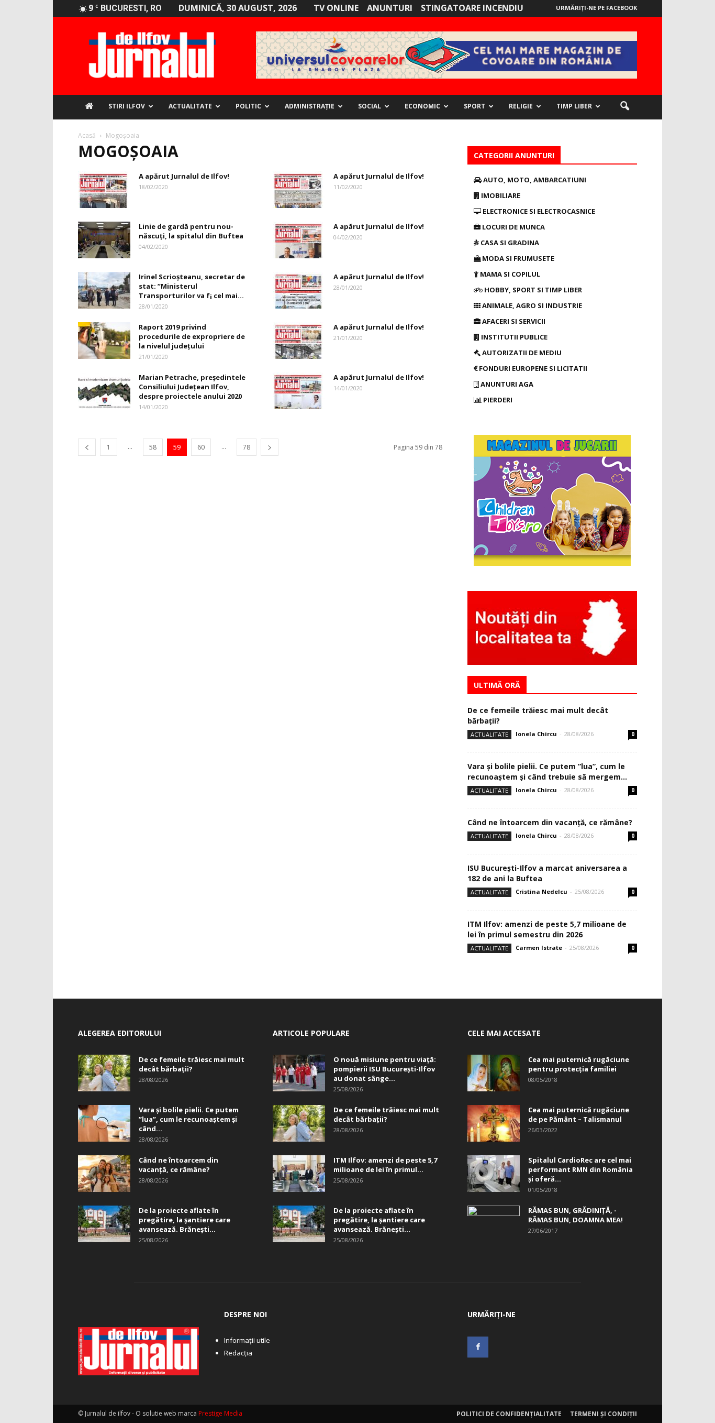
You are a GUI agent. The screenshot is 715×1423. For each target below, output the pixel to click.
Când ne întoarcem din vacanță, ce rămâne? (549, 822)
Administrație (309, 106)
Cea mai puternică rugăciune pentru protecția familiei (578, 1064)
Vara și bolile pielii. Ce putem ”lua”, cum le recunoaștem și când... (189, 1119)
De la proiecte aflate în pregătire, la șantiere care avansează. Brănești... (184, 1220)
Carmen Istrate (539, 947)
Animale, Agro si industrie (531, 305)
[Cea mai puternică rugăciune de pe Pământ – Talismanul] (493, 1123)
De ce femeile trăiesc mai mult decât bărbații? (191, 1064)
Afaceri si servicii (513, 321)
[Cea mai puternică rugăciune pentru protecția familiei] (493, 1073)
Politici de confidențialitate (509, 1413)
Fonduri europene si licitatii (532, 368)
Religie (521, 106)
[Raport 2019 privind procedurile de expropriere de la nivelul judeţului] (104, 340)
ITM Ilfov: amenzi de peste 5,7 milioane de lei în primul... (385, 1164)
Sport (474, 106)
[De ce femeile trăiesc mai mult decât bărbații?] (104, 1073)
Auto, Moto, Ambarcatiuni (534, 179)
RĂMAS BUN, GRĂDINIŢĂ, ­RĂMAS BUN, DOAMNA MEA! (575, 1215)
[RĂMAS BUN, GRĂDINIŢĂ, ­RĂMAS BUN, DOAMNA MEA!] (493, 1224)
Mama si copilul (509, 274)
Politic (248, 106)
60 (201, 447)
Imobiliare (499, 195)
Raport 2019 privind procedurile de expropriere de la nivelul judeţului (192, 336)
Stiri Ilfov (126, 106)
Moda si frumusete (517, 258)
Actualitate (190, 106)
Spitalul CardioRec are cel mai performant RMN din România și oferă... (580, 1169)
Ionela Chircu (536, 734)
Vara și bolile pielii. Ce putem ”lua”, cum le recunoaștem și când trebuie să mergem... (547, 771)
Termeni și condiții (603, 1413)
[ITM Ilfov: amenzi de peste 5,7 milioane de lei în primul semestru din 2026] (299, 1173)
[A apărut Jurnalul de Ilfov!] (104, 189)
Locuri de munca (513, 227)
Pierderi (497, 399)
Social (369, 106)
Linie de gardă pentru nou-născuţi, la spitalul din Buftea (191, 231)
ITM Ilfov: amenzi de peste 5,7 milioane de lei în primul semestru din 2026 (547, 929)
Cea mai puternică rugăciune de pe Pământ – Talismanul (578, 1114)
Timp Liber (574, 106)
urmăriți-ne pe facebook (596, 8)
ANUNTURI (389, 8)
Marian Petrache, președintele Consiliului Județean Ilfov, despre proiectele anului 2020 (192, 387)
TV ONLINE (336, 8)
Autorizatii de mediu (521, 352)
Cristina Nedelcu (541, 891)
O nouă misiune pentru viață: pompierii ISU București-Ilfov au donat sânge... (384, 1069)
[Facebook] (477, 1347)
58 (153, 447)
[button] (624, 106)
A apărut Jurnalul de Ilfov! (184, 176)
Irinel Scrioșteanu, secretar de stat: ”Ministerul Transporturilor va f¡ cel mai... (192, 286)
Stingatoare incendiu (472, 8)
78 (246, 447)
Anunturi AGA (506, 384)
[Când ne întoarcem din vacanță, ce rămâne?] (104, 1173)
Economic (422, 106)
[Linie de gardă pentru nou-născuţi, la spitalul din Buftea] (104, 240)
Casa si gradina (509, 242)
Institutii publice (513, 337)
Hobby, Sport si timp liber (532, 289)
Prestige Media (220, 1413)
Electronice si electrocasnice (538, 211)
